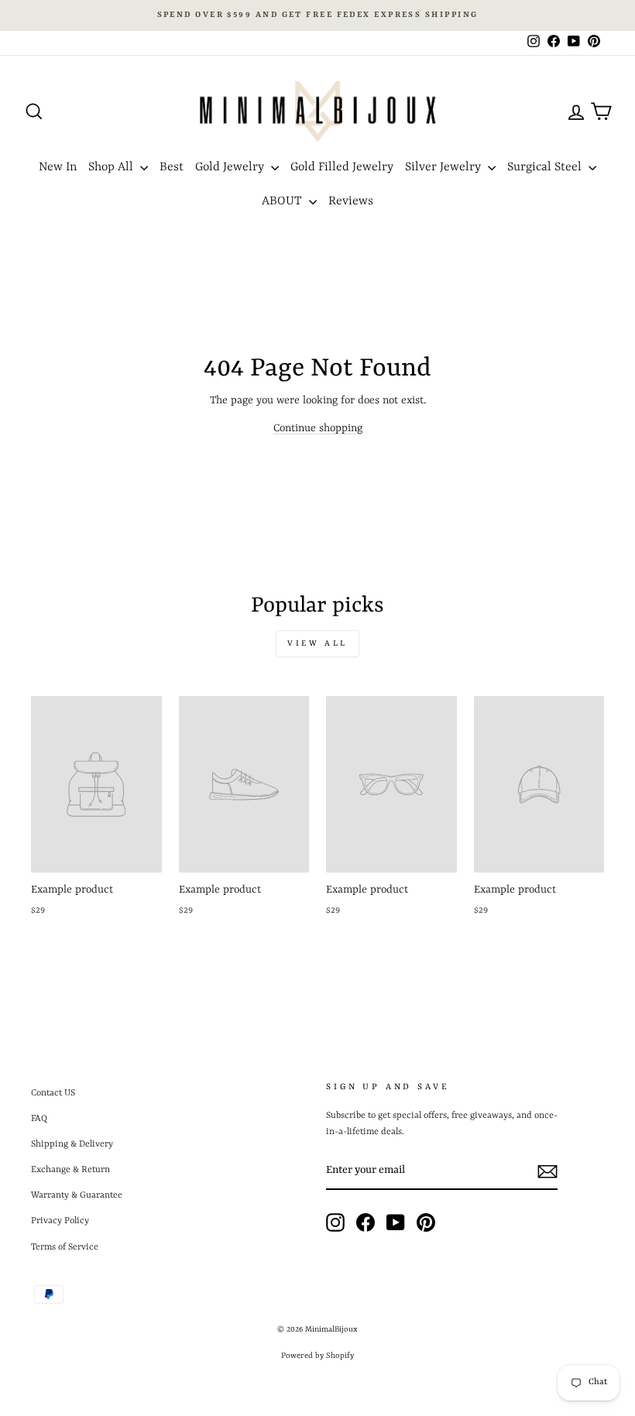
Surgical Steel (546, 167)
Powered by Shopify (317, 1355)
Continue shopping (317, 428)
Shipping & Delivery (72, 1144)
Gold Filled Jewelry (341, 167)
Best (172, 167)
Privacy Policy (60, 1220)
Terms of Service (64, 1247)
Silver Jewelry (444, 167)
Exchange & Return (70, 1169)
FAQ (39, 1118)
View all (317, 643)
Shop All (112, 167)
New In (58, 167)
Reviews (350, 201)
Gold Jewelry (231, 167)
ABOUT (283, 201)
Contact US (53, 1093)
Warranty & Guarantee (76, 1195)
